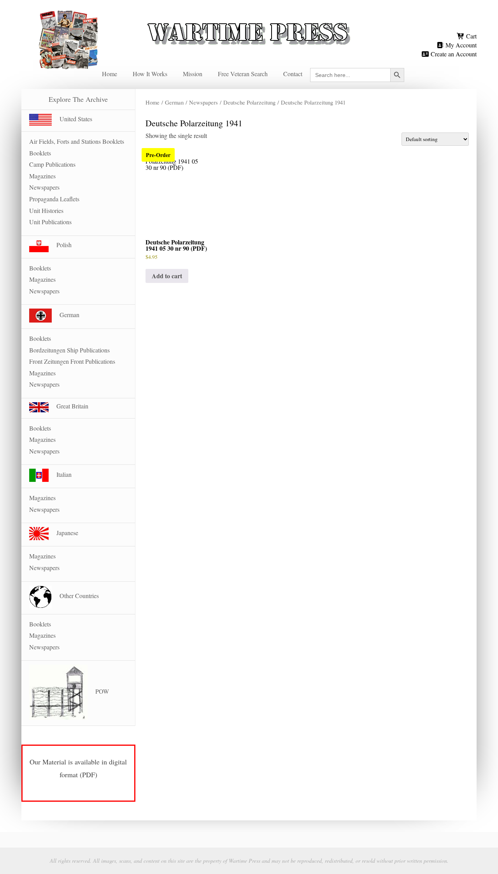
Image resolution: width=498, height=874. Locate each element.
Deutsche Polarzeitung (249, 102)
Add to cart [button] (167, 275)
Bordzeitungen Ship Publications (69, 350)
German (174, 102)
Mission (192, 74)
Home (109, 74)
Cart (471, 36)
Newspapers (203, 102)
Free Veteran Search (243, 74)
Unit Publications (50, 222)
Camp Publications (52, 164)
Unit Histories (46, 210)
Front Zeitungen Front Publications (72, 361)
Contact (292, 74)
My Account (460, 45)
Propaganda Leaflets (54, 199)
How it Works (150, 74)
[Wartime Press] (249, 20)
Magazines (42, 176)
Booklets (40, 153)
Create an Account (453, 54)
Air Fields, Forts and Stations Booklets (76, 141)
